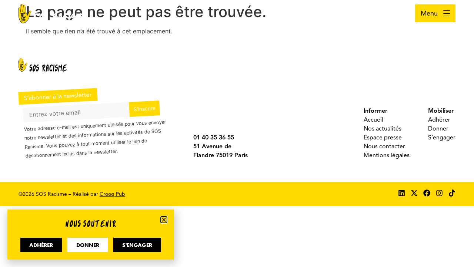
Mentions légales (387, 155)
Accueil (373, 119)
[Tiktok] (451, 193)
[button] (164, 219)
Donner (438, 128)
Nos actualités (382, 128)
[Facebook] (426, 193)
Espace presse (383, 137)
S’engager (441, 137)
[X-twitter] (414, 193)
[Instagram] (439, 193)
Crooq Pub (112, 194)
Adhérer (439, 119)
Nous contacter (384, 146)
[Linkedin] (401, 193)
